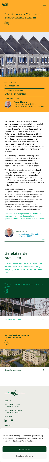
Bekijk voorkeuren (24, 456)
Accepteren (24, 449)
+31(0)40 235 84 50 (12, 413)
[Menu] (44, 5)
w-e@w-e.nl (9, 416)
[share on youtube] (12, 420)
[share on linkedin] (6, 420)
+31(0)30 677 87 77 (12, 407)
